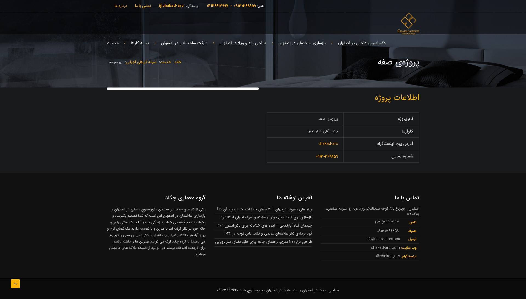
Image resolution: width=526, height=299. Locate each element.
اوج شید (246, 290)
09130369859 (245, 6)
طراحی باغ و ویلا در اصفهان (242, 43)
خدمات (113, 43)
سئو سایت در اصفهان (282, 290)
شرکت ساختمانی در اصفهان (184, 43)
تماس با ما (143, 6)
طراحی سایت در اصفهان (320, 290)
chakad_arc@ (388, 256)
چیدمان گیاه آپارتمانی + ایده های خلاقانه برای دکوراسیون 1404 (264, 225)
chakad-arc (328, 144)
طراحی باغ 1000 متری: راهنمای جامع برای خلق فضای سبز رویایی (263, 242)
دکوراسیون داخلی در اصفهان (361, 43)
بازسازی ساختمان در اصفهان (302, 43)
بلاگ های (129, 248)
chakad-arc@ (171, 6)
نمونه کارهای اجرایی (141, 62)
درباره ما (121, 6)
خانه (178, 62)
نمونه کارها (140, 43)
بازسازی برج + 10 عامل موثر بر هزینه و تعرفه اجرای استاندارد (266, 217)
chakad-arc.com (385, 248)
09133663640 (228, 290)
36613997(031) (387, 222)
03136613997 (217, 6)
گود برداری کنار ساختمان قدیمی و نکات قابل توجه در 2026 (268, 233)
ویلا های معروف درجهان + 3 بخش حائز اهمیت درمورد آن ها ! (264, 209)
